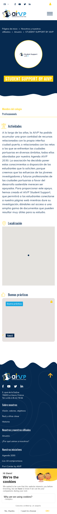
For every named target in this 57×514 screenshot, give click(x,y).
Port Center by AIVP (11, 466)
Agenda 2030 (8, 455)
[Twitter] (24, 4)
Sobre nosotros (9, 405)
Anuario (6, 436)
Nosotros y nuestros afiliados (16, 430)
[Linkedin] (29, 4)
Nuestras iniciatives (12, 449)
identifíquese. (43, 315)
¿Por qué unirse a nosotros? (15, 441)
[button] (5, 4)
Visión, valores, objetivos (14, 410)
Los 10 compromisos (12, 461)
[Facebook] (15, 4)
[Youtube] (19, 4)
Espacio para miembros (50, 4)
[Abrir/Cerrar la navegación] (50, 13)
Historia (6, 421)
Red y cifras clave (10, 416)
